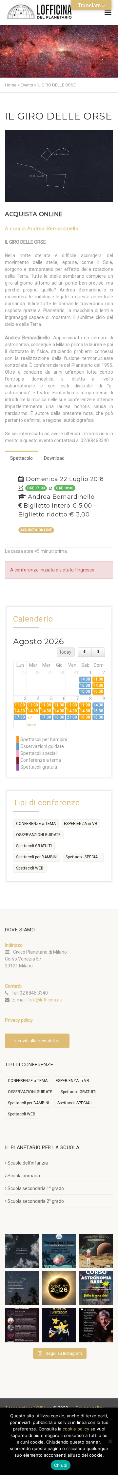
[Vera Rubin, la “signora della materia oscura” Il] (96, 1325)
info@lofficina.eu (45, 999)
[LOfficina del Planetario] (39, 11)
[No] (110, 1441)
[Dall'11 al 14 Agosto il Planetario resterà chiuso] (96, 1251)
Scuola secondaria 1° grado (36, 1188)
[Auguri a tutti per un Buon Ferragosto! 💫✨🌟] (22, 1251)
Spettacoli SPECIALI (83, 857)
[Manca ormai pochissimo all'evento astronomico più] (59, 1288)
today (65, 652)
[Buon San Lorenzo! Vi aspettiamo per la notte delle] (22, 1288)
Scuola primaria (24, 1175)
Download (54, 458)
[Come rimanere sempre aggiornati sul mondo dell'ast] (22, 1325)
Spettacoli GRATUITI (34, 846)
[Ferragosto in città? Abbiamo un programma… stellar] (59, 1251)
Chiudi (61, 1465)
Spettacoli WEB (30, 868)
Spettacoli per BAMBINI (36, 857)
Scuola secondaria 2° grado (36, 1201)
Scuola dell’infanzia (28, 1163)
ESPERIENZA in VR (80, 823)
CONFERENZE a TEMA (36, 823)
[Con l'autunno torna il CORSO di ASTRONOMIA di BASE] (96, 1288)
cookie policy (76, 1428)
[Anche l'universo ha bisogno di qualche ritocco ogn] (59, 1325)
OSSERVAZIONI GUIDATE (38, 834)
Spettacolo (21, 458)
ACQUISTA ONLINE (34, 214)
